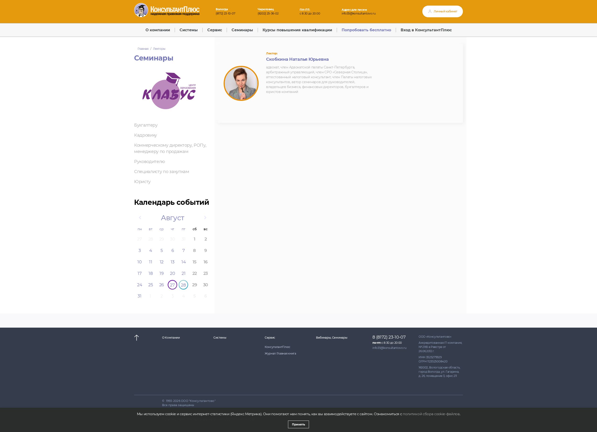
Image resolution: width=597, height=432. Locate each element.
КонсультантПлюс (277, 347)
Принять (298, 424)
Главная (143, 48)
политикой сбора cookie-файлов (431, 414)
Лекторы (159, 48)
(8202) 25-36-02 (268, 13)
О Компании (171, 337)
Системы (219, 337)
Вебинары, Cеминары (331, 337)
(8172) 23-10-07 (225, 13)
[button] (140, 218)
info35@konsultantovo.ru (359, 13)
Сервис (270, 337)
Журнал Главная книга (280, 353)
